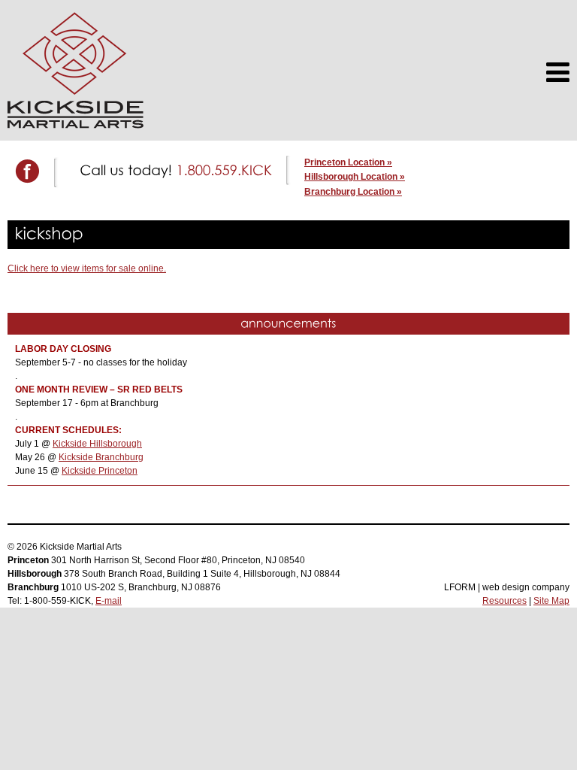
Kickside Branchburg (101, 457)
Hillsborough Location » (354, 176)
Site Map (551, 601)
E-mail (108, 601)
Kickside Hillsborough (97, 443)
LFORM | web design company (506, 587)
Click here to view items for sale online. (87, 268)
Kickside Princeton (99, 470)
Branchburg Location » (353, 191)
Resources (504, 601)
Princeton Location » (348, 162)
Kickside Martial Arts (75, 70)
